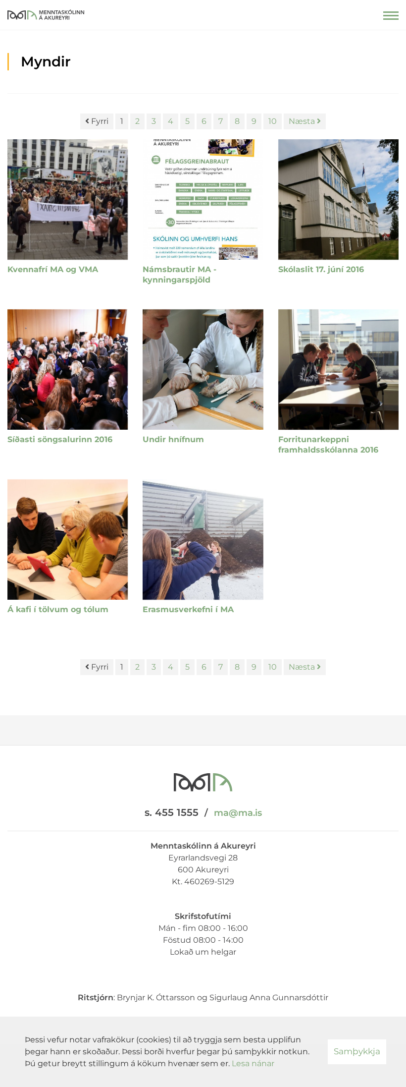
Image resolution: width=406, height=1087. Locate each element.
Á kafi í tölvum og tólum (57, 609)
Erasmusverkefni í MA (188, 609)
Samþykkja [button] (357, 1051)
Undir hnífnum (173, 439)
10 (272, 121)
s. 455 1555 (172, 812)
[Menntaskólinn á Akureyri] (45, 12)
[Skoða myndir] (67, 199)
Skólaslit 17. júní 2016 (321, 269)
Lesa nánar (253, 1063)
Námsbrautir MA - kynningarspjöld (179, 275)
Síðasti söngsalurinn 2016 (59, 439)
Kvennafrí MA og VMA (52, 269)
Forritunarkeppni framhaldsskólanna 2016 (328, 445)
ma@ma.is (238, 812)
